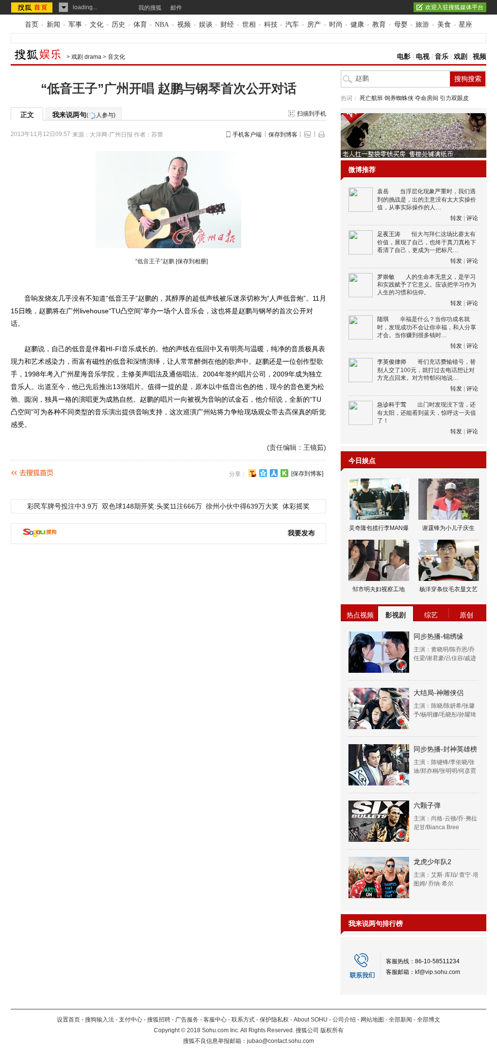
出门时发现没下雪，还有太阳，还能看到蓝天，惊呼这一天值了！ (426, 412)
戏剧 (460, 56)
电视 (423, 56)
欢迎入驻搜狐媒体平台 (454, 7)
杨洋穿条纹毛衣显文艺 (448, 589)
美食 (444, 24)
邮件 (176, 7)
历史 (118, 24)
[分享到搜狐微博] (252, 473)
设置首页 (68, 1019)
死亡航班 (371, 98)
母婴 (401, 24)
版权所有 (332, 1030)
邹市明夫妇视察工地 (378, 589)
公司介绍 (344, 1019)
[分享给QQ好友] (263, 473)
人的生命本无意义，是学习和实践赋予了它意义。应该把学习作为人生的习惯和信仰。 (426, 284)
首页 (31, 24)
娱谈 (206, 24)
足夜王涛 (388, 234)
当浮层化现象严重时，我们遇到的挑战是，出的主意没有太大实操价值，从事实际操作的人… (426, 199)
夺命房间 (426, 98)
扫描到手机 (311, 113)
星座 (465, 24)
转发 (456, 218)
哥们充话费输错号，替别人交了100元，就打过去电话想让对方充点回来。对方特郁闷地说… (426, 369)
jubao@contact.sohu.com (280, 1041)
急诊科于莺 (391, 404)
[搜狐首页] (32, 7)
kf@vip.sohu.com (437, 972)
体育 (140, 24)
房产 (314, 24)
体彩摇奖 (296, 506)
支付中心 (130, 1019)
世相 (249, 24)
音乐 (441, 56)
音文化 (116, 56)
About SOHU (311, 1019)
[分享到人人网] (274, 473)
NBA (162, 24)
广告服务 (187, 1019)
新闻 (53, 24)
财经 (227, 24)
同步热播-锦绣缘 (439, 636)
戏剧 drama (86, 56)
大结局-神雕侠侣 (439, 693)
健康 (357, 24)
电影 (404, 56)
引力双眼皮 (454, 98)
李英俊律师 (391, 361)
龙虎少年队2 (432, 862)
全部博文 (428, 1019)
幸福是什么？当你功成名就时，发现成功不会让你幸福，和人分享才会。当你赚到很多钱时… (426, 327)
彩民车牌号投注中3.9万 (62, 506)
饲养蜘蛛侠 (399, 98)
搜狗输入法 (99, 1019)
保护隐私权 (274, 1019)
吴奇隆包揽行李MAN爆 (379, 528)
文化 (96, 24)
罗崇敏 (386, 276)
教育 (379, 24)
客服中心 (215, 1019)
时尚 (336, 24)
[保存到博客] (307, 473)
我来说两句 (84, 115)
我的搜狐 (150, 7)
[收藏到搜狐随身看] (284, 473)
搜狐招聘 (158, 1019)
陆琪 (383, 319)
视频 (184, 24)
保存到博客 (283, 134)
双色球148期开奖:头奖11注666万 (152, 506)
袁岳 (383, 191)
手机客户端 (247, 134)
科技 (271, 24)
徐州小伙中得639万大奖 (242, 506)
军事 (75, 24)
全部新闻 (400, 1019)
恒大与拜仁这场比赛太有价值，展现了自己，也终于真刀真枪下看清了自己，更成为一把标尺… (426, 242)
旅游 (422, 24)
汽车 (292, 24)
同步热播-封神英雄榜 (445, 749)
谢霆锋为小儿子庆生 (448, 528)
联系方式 (243, 1019)
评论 (472, 218)
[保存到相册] (192, 261)
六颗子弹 (427, 805)
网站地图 (372, 1019)
